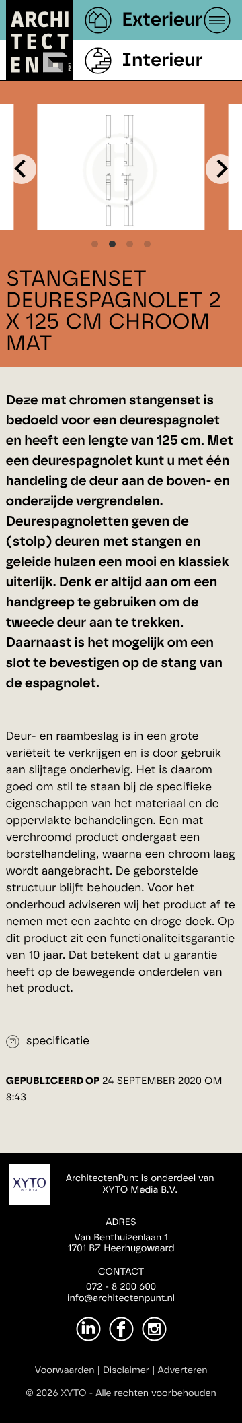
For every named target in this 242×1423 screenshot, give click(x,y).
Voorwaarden (65, 1370)
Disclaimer (126, 1370)
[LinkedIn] (88, 1329)
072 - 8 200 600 (121, 1287)
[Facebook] (121, 1329)
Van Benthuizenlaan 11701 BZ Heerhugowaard (120, 1243)
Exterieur (162, 20)
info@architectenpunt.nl (121, 1298)
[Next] (220, 169)
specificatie (57, 1041)
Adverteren (183, 1370)
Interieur (162, 60)
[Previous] (21, 169)
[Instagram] (154, 1329)
